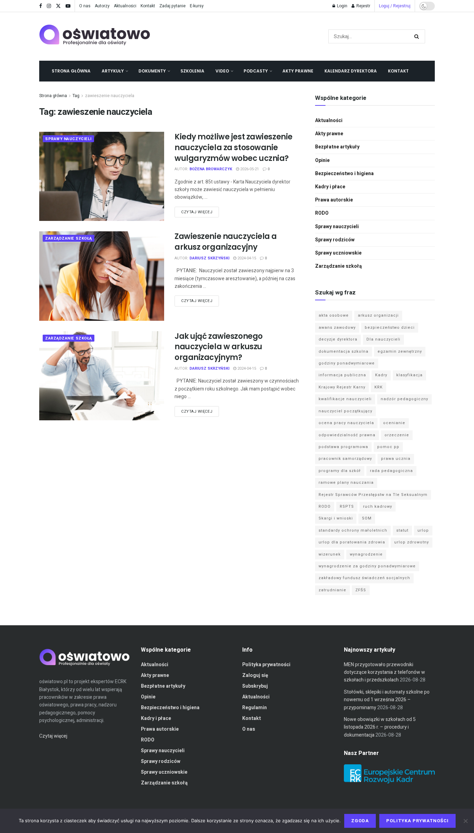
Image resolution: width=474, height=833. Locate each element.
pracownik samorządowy (345, 459)
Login (341, 6)
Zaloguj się (255, 675)
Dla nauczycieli (383, 339)
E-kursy (197, 6)
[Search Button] (418, 36)
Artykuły (113, 71)
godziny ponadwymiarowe (347, 363)
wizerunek (330, 554)
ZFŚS (360, 590)
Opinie (322, 160)
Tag (76, 96)
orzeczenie (396, 435)
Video (222, 71)
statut (402, 530)
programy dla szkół (340, 471)
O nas (85, 6)
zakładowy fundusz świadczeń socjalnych (364, 578)
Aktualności (125, 6)
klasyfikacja (409, 375)
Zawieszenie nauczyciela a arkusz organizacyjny (226, 241)
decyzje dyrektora (338, 339)
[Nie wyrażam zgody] (465, 820)
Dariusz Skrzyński (209, 258)
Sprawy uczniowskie (338, 253)
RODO (322, 213)
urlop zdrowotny (411, 542)
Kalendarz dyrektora (350, 71)
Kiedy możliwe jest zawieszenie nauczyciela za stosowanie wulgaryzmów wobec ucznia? (234, 147)
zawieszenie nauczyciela (109, 96)
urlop (423, 530)
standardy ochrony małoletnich (353, 530)
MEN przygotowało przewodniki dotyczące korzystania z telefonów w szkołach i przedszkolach (384, 672)
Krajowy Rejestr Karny (342, 387)
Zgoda (360, 820)
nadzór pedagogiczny (404, 399)
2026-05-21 (249, 169)
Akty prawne (297, 71)
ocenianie (394, 423)
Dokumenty (152, 71)
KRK (378, 387)
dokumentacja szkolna (344, 351)
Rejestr (362, 6)
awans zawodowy (337, 327)
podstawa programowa (343, 447)
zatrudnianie (332, 590)
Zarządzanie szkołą (68, 238)
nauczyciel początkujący (345, 411)
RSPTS (347, 506)
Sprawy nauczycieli (68, 139)
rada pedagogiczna (391, 471)
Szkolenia (192, 71)
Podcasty (256, 71)
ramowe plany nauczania (346, 483)
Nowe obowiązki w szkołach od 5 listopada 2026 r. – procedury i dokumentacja (380, 727)
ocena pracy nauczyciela (346, 423)
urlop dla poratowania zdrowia (352, 542)
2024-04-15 (246, 258)
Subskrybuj (255, 686)
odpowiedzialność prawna (347, 435)
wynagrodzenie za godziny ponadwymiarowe (367, 566)
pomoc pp (388, 447)
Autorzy (102, 6)
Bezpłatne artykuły (337, 147)
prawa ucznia (395, 459)
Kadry (381, 375)
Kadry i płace (330, 186)
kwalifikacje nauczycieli (345, 399)
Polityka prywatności (266, 664)
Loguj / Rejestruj (394, 6)
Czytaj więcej (196, 212)
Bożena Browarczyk (210, 169)
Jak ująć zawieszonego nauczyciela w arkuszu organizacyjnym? (219, 347)
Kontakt (148, 6)
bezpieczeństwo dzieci (390, 327)
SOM (367, 518)
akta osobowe (334, 315)
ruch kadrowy (377, 506)
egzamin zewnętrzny (400, 351)
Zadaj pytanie (172, 6)
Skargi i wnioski (336, 518)
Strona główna (71, 71)
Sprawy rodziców (335, 239)
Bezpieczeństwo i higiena (344, 173)
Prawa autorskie (334, 200)
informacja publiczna (342, 375)
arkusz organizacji (378, 315)
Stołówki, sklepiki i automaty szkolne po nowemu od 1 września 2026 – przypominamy (387, 699)
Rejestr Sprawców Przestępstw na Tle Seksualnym (373, 495)
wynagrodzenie (366, 554)
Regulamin (254, 707)
